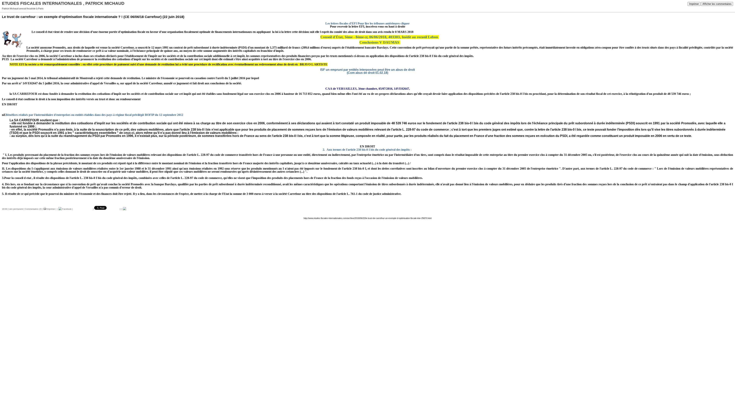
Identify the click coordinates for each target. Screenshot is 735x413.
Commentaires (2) (33, 209)
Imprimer (694, 3)
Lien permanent (16, 209)
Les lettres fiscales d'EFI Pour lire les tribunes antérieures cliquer (367, 23)
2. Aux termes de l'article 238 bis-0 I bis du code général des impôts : (367, 149)
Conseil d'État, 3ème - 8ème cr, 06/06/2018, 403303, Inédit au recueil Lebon (379, 37)
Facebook (67, 209)
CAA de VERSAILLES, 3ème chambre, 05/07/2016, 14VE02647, (367, 88)
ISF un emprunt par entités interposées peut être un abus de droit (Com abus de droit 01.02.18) (367, 71)
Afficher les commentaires (717, 3)
